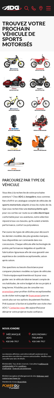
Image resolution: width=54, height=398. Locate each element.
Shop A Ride (21, 382)
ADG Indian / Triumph (39, 336)
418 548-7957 (12, 341)
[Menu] (48, 8)
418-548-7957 (38, 341)
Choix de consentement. (21, 368)
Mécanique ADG (13, 336)
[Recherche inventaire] (26, 8)
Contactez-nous (17, 307)
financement (35, 295)
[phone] (33, 8)
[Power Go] (27, 386)
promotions (8, 291)
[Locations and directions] (41, 8)
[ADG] (12, 8)
